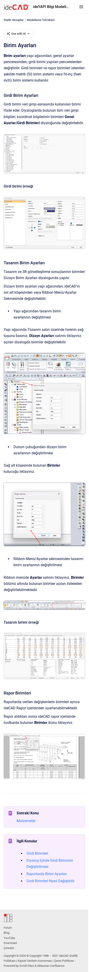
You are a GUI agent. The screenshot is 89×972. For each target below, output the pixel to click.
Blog (6, 932)
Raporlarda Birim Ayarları (46, 874)
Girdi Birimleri (37, 853)
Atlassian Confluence (51, 965)
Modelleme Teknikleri (41, 20)
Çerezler (9, 948)
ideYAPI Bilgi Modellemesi (51, 7)
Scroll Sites (26, 965)
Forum (8, 927)
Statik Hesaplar (14, 20)
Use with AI (18, 33)
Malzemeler (26, 821)
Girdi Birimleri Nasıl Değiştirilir (50, 881)
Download (10, 943)
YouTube (9, 938)
